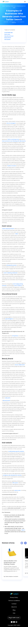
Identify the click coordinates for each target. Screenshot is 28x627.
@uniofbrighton (9, 318)
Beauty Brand (7, 37)
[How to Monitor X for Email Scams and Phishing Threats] (12, 553)
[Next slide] (25, 543)
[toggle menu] (25, 1)
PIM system (15, 482)
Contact (14, 604)
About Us (14, 607)
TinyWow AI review (11, 165)
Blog (14, 610)
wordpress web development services (12, 475)
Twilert (16, 233)
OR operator (15, 335)
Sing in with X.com (14, 617)
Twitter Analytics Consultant (11, 576)
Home (3, 6)
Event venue (7, 34)
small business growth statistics (16, 451)
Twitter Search (13, 6)
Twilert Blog (8, 6)
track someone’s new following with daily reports (14, 141)
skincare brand (6, 400)
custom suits (17, 490)
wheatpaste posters (11, 265)
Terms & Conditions (14, 600)
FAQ (14, 613)
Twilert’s (23, 530)
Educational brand (8, 36)
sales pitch (7, 398)
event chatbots (18, 285)
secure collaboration (20, 364)
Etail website (7, 39)
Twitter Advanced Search (8, 228)
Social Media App (8, 32)
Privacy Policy (14, 597)
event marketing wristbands (10, 272)
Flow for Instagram (11, 123)
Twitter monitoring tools (13, 139)
